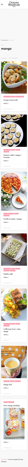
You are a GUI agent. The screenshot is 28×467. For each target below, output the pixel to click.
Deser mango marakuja (12, 405)
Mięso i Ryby (7, 96)
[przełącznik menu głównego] (2, 4)
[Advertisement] (14, 24)
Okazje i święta (19, 96)
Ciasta (5, 213)
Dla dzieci (11, 213)
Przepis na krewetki (11, 100)
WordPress (4, 459)
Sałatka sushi (8, 274)
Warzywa (6, 151)
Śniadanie (6, 215)
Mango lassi (8, 384)
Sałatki (18, 149)
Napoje (12, 381)
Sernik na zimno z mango (13, 219)
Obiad (13, 96)
